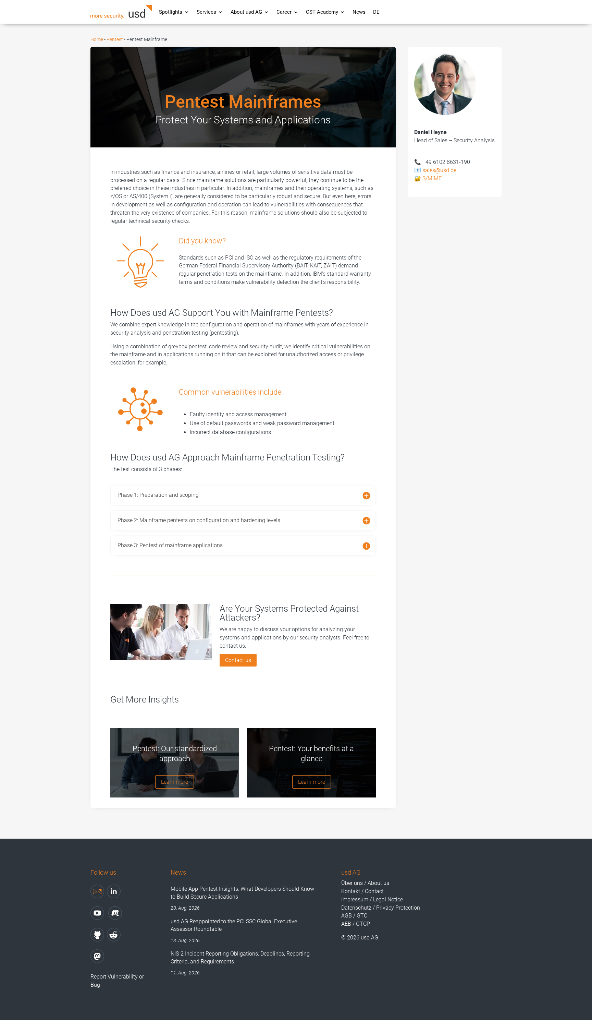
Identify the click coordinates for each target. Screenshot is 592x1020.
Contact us (238, 660)
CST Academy (322, 12)
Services (206, 12)
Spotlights (170, 12)
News (359, 12)
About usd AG (246, 12)
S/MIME (432, 178)
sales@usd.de (439, 170)
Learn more (174, 782)
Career (284, 12)
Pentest (115, 39)
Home (96, 39)
